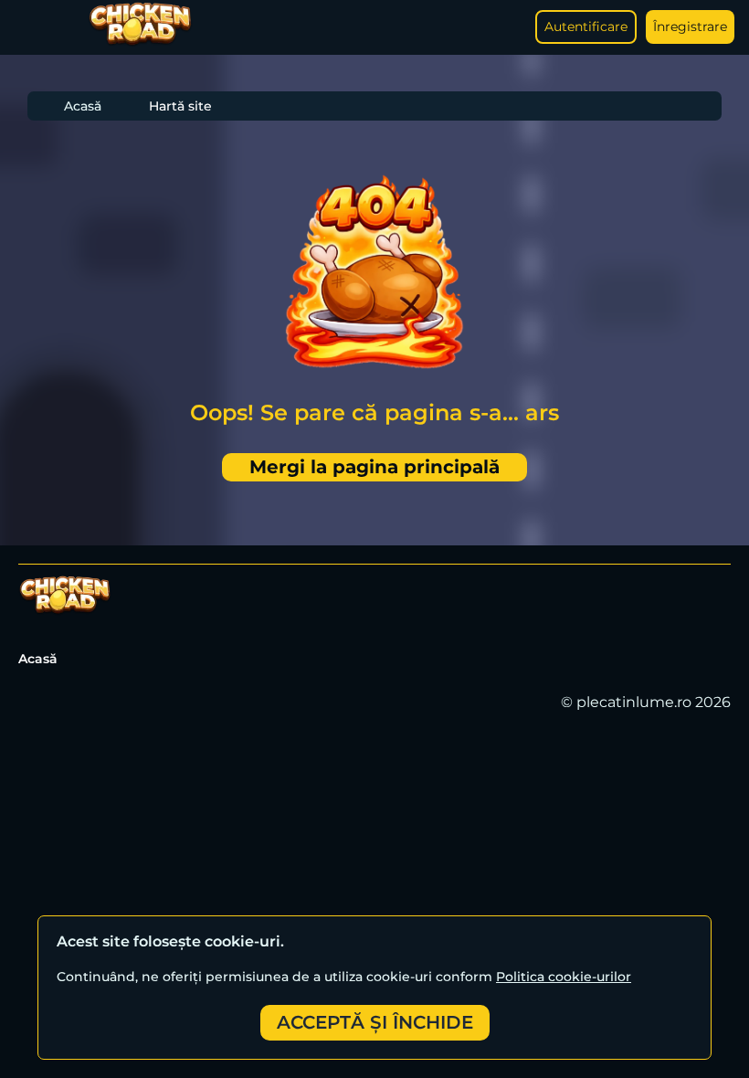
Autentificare (586, 26)
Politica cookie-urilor (563, 976)
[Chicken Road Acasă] (140, 42)
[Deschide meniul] (33, 27)
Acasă (82, 106)
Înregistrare (690, 26)
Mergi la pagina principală (374, 467)
